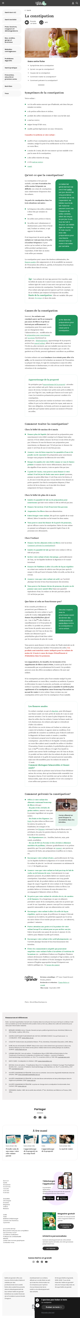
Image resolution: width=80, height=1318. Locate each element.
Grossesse (6, 1185)
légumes (41, 829)
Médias (5, 1239)
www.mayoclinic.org (45, 1061)
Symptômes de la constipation (42, 66)
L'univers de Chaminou (10, 1221)
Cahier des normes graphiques (13, 1240)
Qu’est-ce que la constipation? (42, 69)
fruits (30, 821)
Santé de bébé (10, 20)
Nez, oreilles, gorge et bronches (10, 40)
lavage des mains (52, 965)
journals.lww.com (64, 1057)
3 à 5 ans (6, 1191)
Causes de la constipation (40, 73)
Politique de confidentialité (12, 1237)
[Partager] (35, 1117)
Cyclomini (6, 1223)
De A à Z (6, 1181)
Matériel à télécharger (10, 1219)
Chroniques (7, 1201)
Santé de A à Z (10, 12)
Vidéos (5, 1207)
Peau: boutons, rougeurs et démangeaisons (11, 29)
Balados (6, 1209)
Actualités (6, 1199)
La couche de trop (9, 1229)
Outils (5, 1215)
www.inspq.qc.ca (21, 1049)
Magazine (6, 1205)
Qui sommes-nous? (10, 1233)
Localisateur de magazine (65, 1226)
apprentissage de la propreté (54, 384)
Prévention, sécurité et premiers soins (11, 77)
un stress (31, 338)
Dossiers (6, 1203)
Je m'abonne (50, 1248)
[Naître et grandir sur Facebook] (38, 1262)
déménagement (42, 340)
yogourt (59, 848)
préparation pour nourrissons (38, 335)
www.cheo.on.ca (27, 1038)
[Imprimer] (45, 1117)
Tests (5, 1217)
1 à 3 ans (6, 1189)
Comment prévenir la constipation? (44, 80)
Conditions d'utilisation (10, 1235)
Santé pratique (11, 68)
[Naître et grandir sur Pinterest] (42, 1262)
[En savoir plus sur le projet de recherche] (37, 1305)
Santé (29, 10)
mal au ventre (37, 162)
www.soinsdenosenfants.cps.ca (29, 1075)
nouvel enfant (39, 343)
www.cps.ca (31, 1080)
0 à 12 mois (6, 1187)
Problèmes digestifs (9, 60)
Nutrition (8, 86)
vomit (30, 166)
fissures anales (30, 262)
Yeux (7, 93)
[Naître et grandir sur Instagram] (33, 1262)
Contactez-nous (8, 1242)
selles (69, 189)
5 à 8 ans (6, 1193)
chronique (38, 298)
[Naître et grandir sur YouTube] (46, 1262)
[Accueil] (40, 3)
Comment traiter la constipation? (43, 77)
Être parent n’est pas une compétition (16, 1231)
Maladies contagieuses (10, 50)
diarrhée (55, 711)
